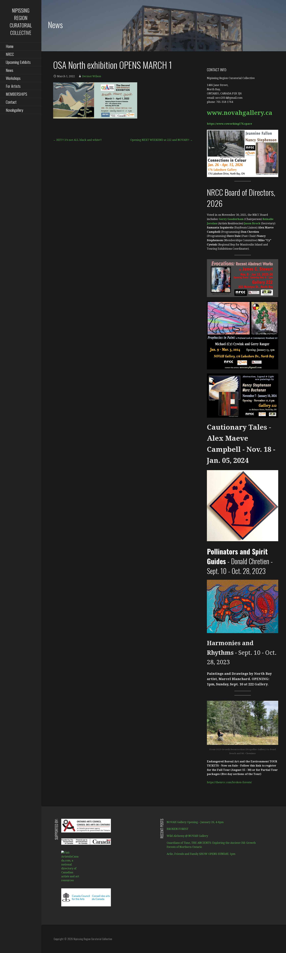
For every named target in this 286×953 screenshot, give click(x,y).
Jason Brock (252, 223)
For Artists (13, 86)
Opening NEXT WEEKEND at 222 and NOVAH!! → (161, 140)
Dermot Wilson (91, 76)
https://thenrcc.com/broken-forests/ (229, 782)
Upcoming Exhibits (18, 62)
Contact (11, 102)
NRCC (10, 54)
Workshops (13, 78)
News (9, 70)
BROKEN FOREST (177, 829)
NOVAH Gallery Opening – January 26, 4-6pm (195, 822)
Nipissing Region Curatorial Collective (21, 21)
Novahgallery (14, 110)
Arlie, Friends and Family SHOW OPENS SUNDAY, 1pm (201, 853)
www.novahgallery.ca (239, 112)
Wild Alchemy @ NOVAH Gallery (187, 835)
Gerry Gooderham (231, 219)
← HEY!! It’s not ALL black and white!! (77, 140)
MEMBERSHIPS (16, 94)
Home (9, 46)
